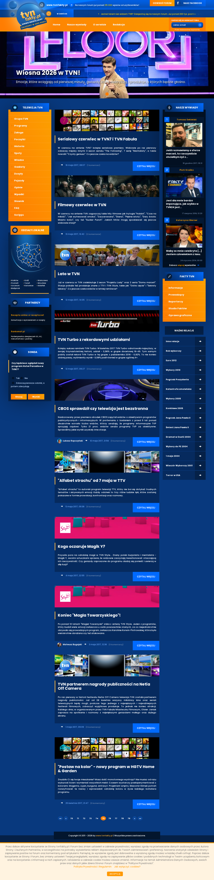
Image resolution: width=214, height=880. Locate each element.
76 (110, 818)
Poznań (14, 283)
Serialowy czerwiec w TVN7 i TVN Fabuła (97, 139)
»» (140, 818)
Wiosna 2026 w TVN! (48, 72)
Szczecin (15, 285)
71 (78, 818)
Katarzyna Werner (186, 220)
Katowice (28, 285)
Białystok (15, 288)
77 (116, 818)
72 (84, 818)
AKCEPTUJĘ (115, 873)
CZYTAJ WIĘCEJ (146, 166)
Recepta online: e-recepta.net (27, 315)
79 (129, 818)
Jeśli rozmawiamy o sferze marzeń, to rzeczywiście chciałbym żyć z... (183, 154)
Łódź (26, 280)
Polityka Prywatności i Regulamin (93, 866)
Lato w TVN (69, 273)
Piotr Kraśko (187, 170)
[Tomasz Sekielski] (184, 134)
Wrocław (42, 283)
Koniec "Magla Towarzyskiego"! (89, 615)
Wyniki (36, 396)
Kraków (14, 280)
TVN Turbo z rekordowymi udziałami (94, 339)
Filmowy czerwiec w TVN (82, 205)
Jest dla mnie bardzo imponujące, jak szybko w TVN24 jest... (182, 204)
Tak (18, 378)
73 (90, 818)
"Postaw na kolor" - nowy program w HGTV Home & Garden (106, 769)
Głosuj (18, 396)
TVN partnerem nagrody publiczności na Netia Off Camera (104, 686)
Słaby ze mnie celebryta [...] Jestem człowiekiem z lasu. (184, 252)
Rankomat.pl (18, 331)
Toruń (27, 283)
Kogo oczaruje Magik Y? (81, 546)
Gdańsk (41, 285)
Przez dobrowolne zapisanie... (187, 29)
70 (71, 818)
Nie (26, 378)
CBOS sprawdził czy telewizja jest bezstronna (103, 408)
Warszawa (42, 280)
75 (103, 818)
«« (60, 818)
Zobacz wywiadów (182, 265)
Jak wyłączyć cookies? (127, 866)
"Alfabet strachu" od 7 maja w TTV (91, 480)
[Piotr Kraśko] (184, 185)
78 (122, 818)
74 (97, 818)
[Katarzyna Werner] (184, 235)
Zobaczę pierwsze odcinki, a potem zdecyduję (27, 385)
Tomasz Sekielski (187, 119)
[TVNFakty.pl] (29, 15)
